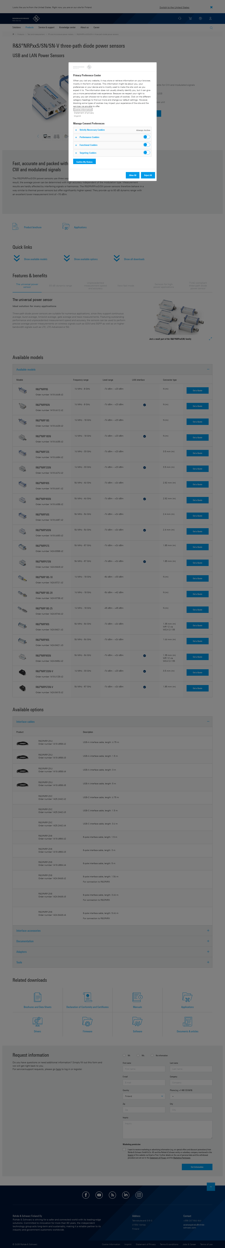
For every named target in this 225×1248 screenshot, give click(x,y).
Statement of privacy (84, 112)
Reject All (148, 175)
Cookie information (83, 109)
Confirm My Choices (84, 162)
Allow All (132, 175)
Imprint (77, 116)
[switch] (146, 137)
